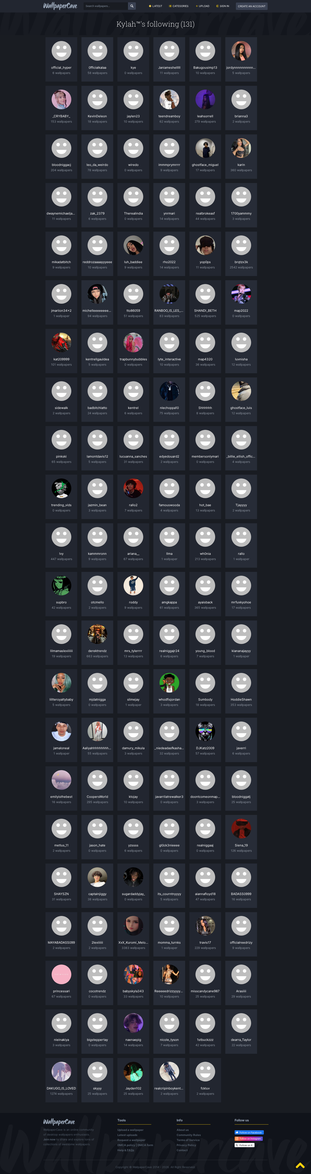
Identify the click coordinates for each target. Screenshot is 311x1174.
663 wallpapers (97, 656)
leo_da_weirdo (97, 165)
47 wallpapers (205, 899)
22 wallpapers (241, 1045)
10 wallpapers (205, 73)
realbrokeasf (205, 213)
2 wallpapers (241, 121)
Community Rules (189, 1135)
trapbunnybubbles (133, 359)
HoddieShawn (241, 699)
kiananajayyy (241, 651)
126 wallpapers (241, 850)
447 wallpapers (61, 559)
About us (183, 1130)
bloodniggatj (241, 797)
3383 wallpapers (133, 948)
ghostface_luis (241, 408)
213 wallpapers (205, 559)
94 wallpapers (97, 316)
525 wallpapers (205, 316)
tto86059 (133, 311)
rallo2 (133, 505)
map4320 (205, 359)
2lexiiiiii (97, 942)
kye (133, 68)
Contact (182, 1150)
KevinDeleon (97, 116)
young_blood (205, 651)
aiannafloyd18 (205, 894)
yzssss (133, 845)
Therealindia (133, 213)
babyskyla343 (133, 991)
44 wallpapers (205, 218)
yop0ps (205, 262)
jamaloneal (61, 748)
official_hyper (61, 68)
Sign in (224, 6)
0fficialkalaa (97, 68)
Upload (204, 6)
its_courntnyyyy (169, 894)
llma (169, 554)
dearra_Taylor (241, 1040)
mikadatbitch (61, 262)
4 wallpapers (241, 461)
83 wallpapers (169, 316)
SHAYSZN (61, 894)
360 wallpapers (241, 170)
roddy (133, 602)
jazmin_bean (97, 505)
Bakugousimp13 (205, 68)
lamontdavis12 (97, 456)
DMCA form (145, 1145)
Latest (157, 6)
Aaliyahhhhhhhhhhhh (97, 748)
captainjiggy (97, 894)
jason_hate (97, 845)
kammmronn (97, 554)
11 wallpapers (169, 73)
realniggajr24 (169, 651)
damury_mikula (133, 748)
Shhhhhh (205, 408)
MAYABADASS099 (61, 942)
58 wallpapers (97, 73)
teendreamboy (169, 116)
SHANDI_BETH (205, 311)
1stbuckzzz (205, 1040)
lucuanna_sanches (133, 456)
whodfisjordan (169, 699)
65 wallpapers (61, 461)
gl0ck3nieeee (169, 845)
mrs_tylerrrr (133, 651)
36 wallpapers (205, 364)
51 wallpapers (133, 316)
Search (132, 6)
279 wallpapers (205, 121)
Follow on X (245, 1145)
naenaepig (133, 1040)
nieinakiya (61, 1040)
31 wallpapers (133, 461)
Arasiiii (241, 991)
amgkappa (169, 602)
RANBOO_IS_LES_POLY (169, 311)
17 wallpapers (205, 170)
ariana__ (133, 554)
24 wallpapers (97, 413)
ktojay (133, 797)
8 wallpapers (205, 413)
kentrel (133, 408)
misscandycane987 (205, 991)
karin (241, 165)
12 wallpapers (241, 364)
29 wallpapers (241, 996)
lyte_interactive (169, 359)
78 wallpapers (97, 170)
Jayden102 (133, 1088)
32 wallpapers (169, 753)
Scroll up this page (300, 1165)
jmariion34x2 (61, 311)
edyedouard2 (169, 456)
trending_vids (61, 505)
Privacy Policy (186, 1145)
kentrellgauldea (97, 359)
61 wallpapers (169, 607)
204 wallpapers (61, 170)
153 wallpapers (61, 121)
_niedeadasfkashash (169, 748)
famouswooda (169, 505)
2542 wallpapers (241, 267)
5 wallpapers (241, 73)
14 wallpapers (169, 218)
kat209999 (61, 359)
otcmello (97, 602)
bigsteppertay (97, 1040)
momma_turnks (169, 942)
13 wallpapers (205, 510)
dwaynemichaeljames (61, 213)
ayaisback (205, 602)
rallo (241, 554)
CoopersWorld (97, 797)
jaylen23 (133, 116)
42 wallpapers (61, 607)
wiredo (133, 165)
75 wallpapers (169, 413)
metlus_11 (61, 845)
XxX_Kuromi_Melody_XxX (133, 942)
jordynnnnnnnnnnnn (241, 68)
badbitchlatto (97, 408)
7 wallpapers (133, 510)
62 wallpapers (169, 121)
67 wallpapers (133, 559)
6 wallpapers (61, 73)
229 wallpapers (205, 948)
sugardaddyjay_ (133, 894)
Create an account (252, 6)
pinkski (61, 456)
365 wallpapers (205, 607)
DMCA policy (126, 1145)
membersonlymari (205, 456)
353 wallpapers (241, 705)
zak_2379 (97, 213)
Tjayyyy (241, 505)
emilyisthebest (61, 797)
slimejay (133, 699)
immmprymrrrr (169, 165)
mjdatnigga (97, 699)
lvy (61, 554)
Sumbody (205, 699)
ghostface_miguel (205, 165)
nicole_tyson (169, 1040)
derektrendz (97, 651)
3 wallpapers (241, 218)
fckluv (205, 1088)
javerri (241, 748)
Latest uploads (127, 1135)
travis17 (205, 942)
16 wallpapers (61, 802)
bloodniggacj (61, 165)
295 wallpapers (97, 802)
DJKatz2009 (205, 748)
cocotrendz (97, 991)
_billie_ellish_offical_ (241, 456)
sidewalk (61, 408)
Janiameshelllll (169, 68)
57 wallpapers (205, 753)
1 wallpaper (61, 316)
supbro (61, 602)
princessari (61, 991)
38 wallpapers (97, 899)
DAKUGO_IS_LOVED (61, 1088)
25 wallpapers (241, 802)
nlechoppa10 (169, 408)
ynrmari (169, 213)
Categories (181, 6)
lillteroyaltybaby (61, 699)
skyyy (97, 1088)
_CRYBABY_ (61, 116)
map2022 (241, 311)
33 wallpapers (133, 996)
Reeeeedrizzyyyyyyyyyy (169, 991)
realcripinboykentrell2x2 (169, 1088)
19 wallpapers (61, 656)
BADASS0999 (241, 894)
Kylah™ (128, 24)
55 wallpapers (97, 753)
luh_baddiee (133, 262)
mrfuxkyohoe (241, 602)
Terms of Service (188, 1140)
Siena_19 (241, 845)
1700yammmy (241, 213)
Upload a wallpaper (130, 1130)
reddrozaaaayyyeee (97, 262)
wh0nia (205, 554)
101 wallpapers (61, 364)
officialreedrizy (241, 942)
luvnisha (241, 359)
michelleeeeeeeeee (97, 311)
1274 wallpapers (61, 1093)
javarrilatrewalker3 (169, 797)
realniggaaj (205, 845)
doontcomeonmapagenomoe (205, 797)
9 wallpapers (169, 170)
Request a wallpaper (131, 1140)
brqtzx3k (241, 262)
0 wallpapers (133, 73)
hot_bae (205, 505)
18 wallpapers (97, 121)
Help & (125, 1150)
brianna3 (241, 116)
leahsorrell (205, 116)
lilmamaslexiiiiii (61, 651)
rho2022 (169, 262)
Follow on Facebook (250, 1132)
